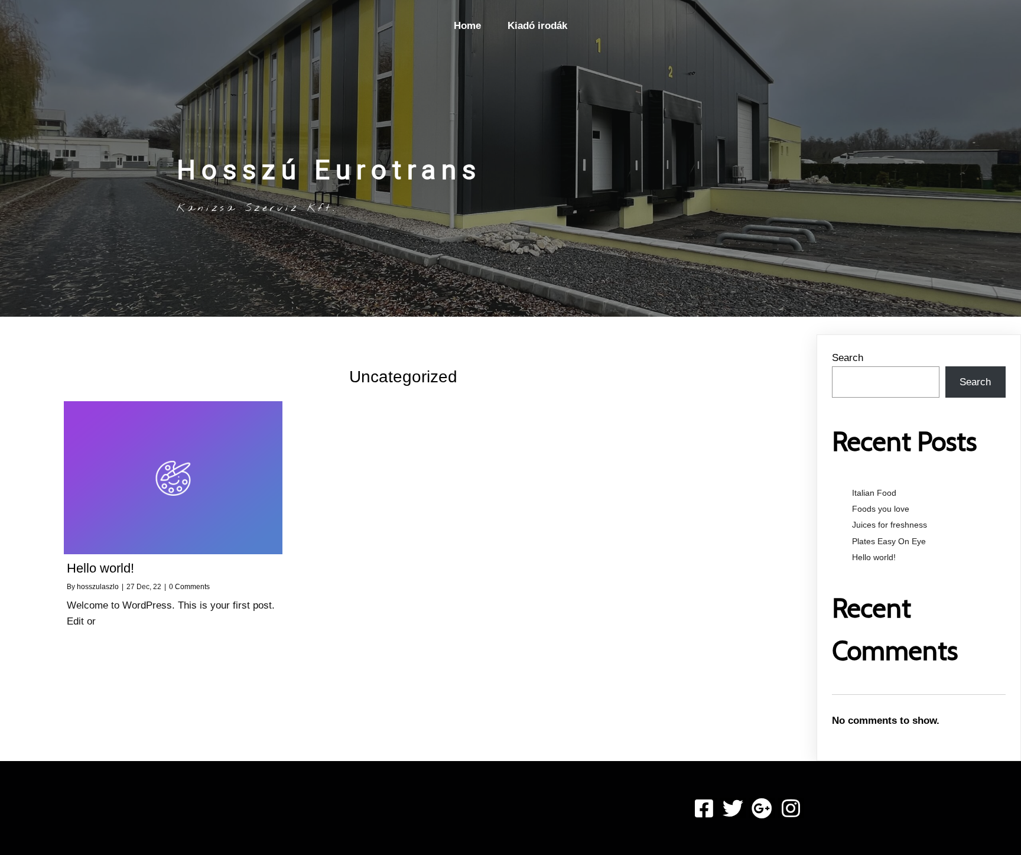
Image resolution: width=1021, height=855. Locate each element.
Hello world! (874, 557)
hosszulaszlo (98, 587)
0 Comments (189, 587)
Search (847, 357)
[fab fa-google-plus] (762, 808)
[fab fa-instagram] (791, 808)
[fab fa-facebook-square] (704, 808)
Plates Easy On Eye (889, 541)
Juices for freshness (889, 524)
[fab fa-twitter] (733, 808)
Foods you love (880, 508)
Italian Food (874, 493)
